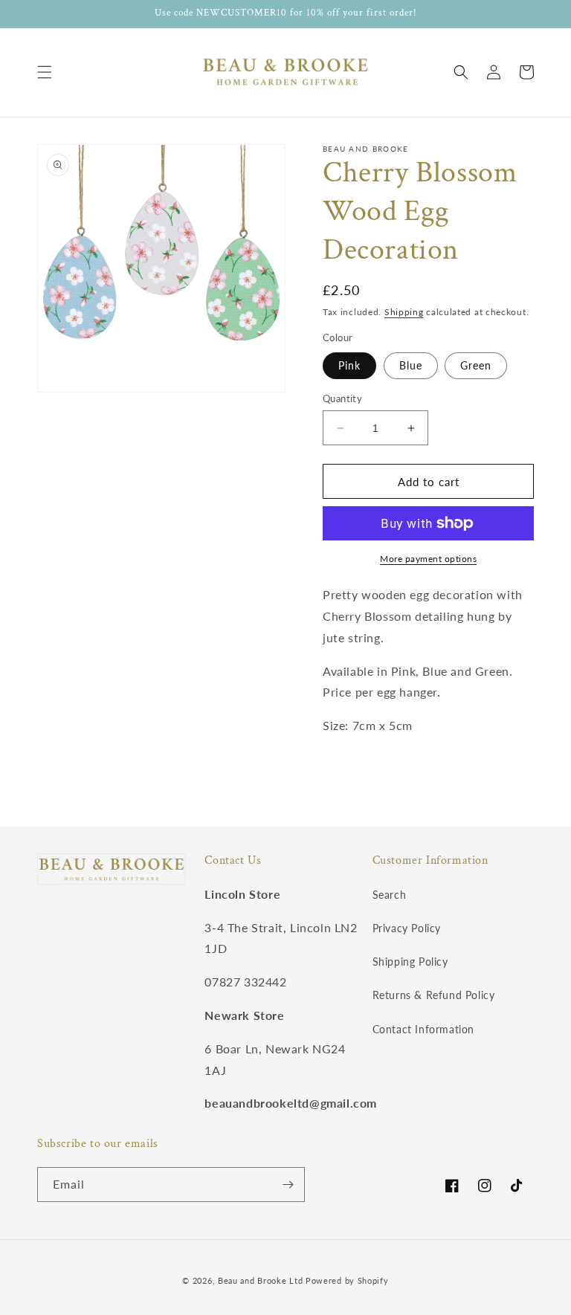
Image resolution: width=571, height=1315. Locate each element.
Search (389, 894)
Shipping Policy (410, 961)
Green (475, 365)
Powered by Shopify (347, 1280)
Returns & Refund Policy (433, 995)
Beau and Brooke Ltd (260, 1280)
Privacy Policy (406, 928)
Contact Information (423, 1029)
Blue (410, 365)
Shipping (404, 311)
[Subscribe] (287, 1184)
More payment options (428, 558)
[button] (44, 72)
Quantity (342, 398)
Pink (349, 365)
